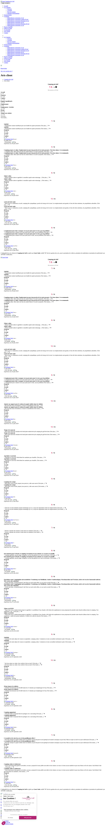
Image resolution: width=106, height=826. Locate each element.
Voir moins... (4, 117)
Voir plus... (3, 116)
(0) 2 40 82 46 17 (7, 71)
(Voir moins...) (45, 128)
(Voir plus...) (44, 125)
